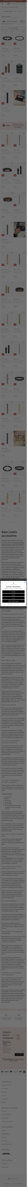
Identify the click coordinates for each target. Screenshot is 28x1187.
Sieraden (13, 594)
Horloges (13, 591)
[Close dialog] (25, 582)
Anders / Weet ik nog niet (13, 601)
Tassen (13, 598)
